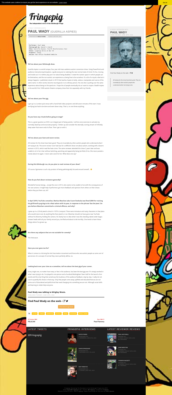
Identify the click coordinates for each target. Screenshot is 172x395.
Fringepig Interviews (82, 329)
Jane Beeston (123, 347)
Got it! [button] (165, 2)
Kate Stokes (83, 334)
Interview (73, 313)
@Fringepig (91, 389)
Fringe (65, 313)
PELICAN (31, 321)
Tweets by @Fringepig (34, 338)
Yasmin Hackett (124, 360)
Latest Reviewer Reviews (123, 329)
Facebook (47, 54)
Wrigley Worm (41, 36)
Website (54, 54)
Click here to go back (66, 307)
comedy (41, 313)
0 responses (123, 339)
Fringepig (105, 389)
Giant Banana (110, 391)
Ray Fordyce (83, 367)
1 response (122, 365)
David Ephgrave (84, 348)
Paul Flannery (99, 321)
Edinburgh (50, 313)
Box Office (39, 54)
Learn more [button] (63, 2)
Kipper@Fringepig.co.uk (74, 389)
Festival (58, 313)
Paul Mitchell (123, 334)
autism (35, 313)
